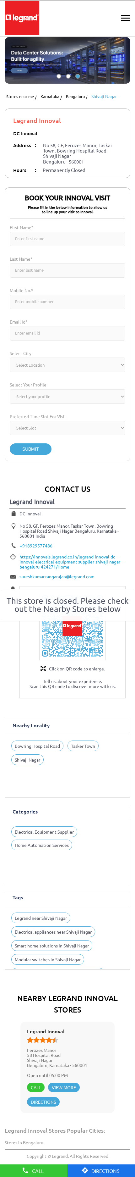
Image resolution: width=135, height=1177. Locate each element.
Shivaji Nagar (27, 759)
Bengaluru (75, 96)
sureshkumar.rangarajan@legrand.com (56, 576)
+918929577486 (36, 545)
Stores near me (20, 96)
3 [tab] (76, 81)
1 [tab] (58, 81)
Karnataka (49, 96)
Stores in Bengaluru (24, 1142)
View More (64, 1087)
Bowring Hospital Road (37, 745)
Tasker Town (83, 745)
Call (36, 1087)
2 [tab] (67, 81)
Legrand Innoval (46, 1031)
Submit (30, 449)
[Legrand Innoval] (22, 18)
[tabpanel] (67, 60)
